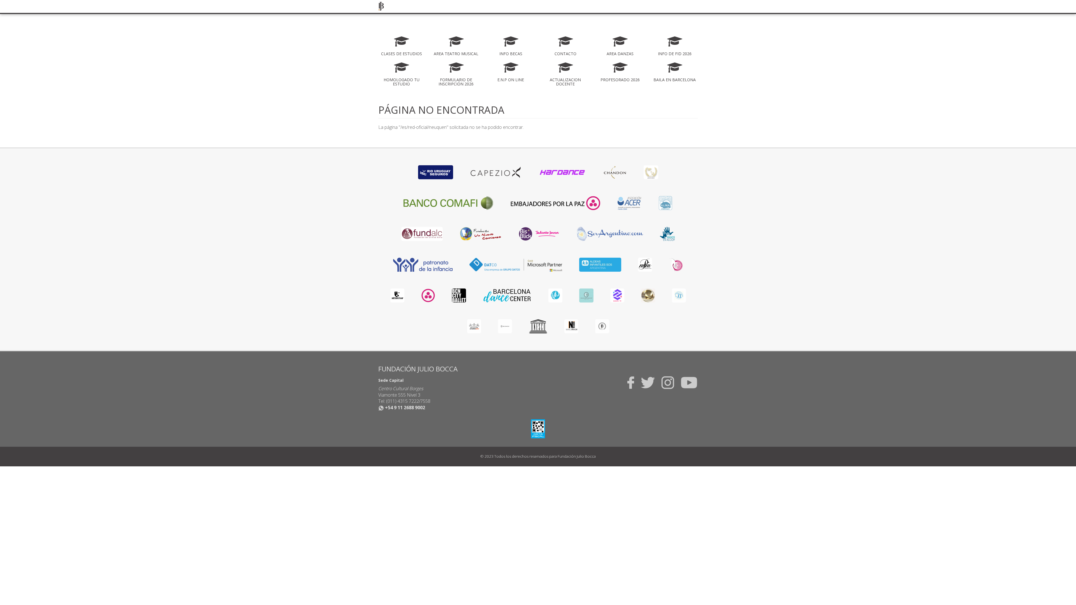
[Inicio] (383, 6)
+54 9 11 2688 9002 (404, 407)
